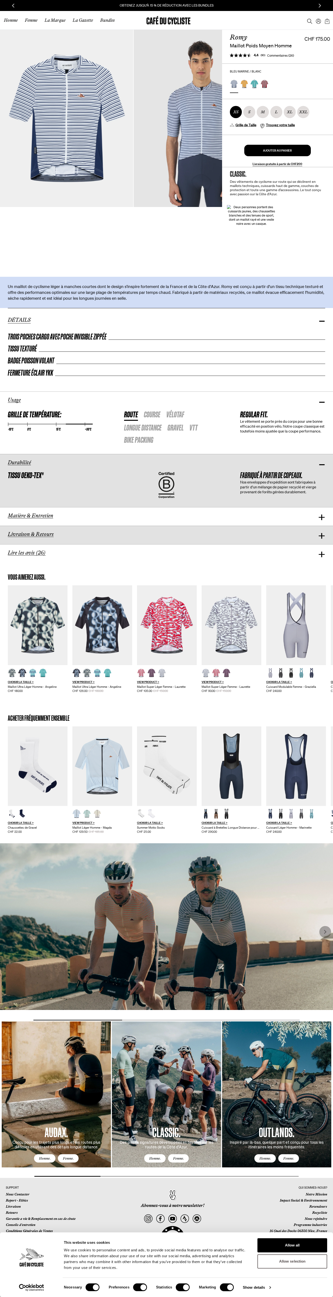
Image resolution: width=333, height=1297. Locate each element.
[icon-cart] (326, 20)
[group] (37, 639)
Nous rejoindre (316, 1219)
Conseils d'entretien (20, 1225)
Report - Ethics (17, 1200)
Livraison (13, 1206)
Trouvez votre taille (280, 125)
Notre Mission (316, 1194)
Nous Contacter (17, 1194)
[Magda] (102, 766)
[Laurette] (167, 625)
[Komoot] (197, 1219)
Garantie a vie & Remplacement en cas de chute (41, 1219)
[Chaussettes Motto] (167, 766)
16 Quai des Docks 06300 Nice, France (298, 1231)
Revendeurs (318, 1206)
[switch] (140, 1287)
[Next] (322, 1099)
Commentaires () (280, 55)
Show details (254, 1287)
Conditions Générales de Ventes (29, 1231)
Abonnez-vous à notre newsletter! (172, 1205)
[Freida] (231, 766)
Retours (12, 1213)
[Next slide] (319, 5)
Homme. (45, 1158)
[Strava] (184, 1219)
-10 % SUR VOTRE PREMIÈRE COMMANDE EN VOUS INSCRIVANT (166, 5)
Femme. (68, 1158)
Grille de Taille (245, 125)
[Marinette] (296, 766)
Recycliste (319, 1213)
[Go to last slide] (13, 5)
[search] (308, 20)
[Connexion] (317, 20)
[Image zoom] (66, 118)
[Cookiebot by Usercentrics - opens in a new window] (31, 1287)
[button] (277, 150)
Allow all (292, 1245)
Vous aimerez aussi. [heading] (27, 577)
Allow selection (292, 1261)
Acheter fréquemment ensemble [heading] (38, 718)
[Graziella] (296, 625)
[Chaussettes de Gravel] (38, 766)
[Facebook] (160, 1219)
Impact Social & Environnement (303, 1200)
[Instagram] (148, 1219)
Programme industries (310, 1225)
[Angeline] (38, 625)
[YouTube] (172, 1219)
